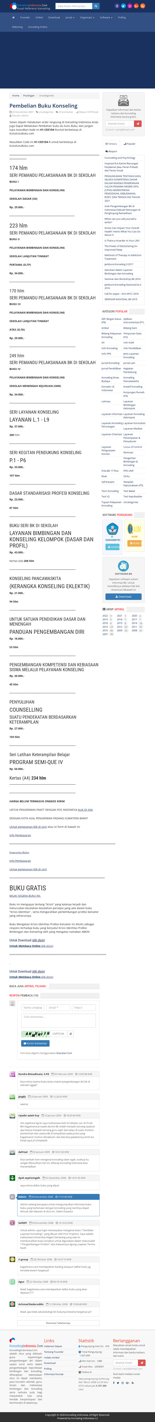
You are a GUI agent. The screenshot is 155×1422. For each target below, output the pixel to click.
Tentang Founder (54, 1352)
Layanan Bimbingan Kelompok (129, 405)
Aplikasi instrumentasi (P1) (133, 320)
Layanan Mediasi (132, 428)
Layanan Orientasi (112, 434)
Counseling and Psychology (120, 157)
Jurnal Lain (129, 363)
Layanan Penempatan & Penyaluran (131, 438)
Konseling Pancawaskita (131, 379)
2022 (107, 615)
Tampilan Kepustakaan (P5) (133, 483)
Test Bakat (129, 491)
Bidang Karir (130, 328)
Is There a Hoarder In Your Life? (122, 240)
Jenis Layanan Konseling (131, 355)
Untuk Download (27, 940)
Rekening (17, 27)
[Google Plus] (136, 5)
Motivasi (128, 452)
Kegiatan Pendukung (129, 370)
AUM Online (137, 543)
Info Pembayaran (20, 835)
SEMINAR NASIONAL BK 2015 (121, 299)
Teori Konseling (110, 491)
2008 (137, 630)
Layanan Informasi (112, 414)
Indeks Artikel (51, 1357)
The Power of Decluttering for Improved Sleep (121, 247)
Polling (122, 17)
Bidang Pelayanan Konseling (112, 335)
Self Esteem (108, 482)
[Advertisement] (77, 62)
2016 (107, 623)
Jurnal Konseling (110, 363)
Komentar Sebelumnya (58, 1323)
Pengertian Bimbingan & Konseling (130, 461)
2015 (121, 623)
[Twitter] (123, 5)
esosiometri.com (115, 547)
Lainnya (106, 401)
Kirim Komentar (36, 1043)
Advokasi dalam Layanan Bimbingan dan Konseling (119, 271)
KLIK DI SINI (85, 810)
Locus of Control (132, 447)
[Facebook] (117, 5)
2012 (122, 626)
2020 (136, 615)
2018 (121, 619)
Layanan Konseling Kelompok (134, 415)
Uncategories (46, 112)
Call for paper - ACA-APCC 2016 (122, 293)
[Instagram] (129, 5)
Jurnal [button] (69, 17)
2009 (122, 630)
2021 (121, 615)
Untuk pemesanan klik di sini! (28, 827)
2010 (107, 630)
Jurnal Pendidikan (111, 368)
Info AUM (128, 342)
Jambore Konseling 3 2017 (119, 264)
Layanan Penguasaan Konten (108, 450)
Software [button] (105, 17)
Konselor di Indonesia (108, 388)
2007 (107, 634)
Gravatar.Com (64, 1053)
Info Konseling (110, 348)
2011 (137, 626)
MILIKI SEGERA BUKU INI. (25, 896)
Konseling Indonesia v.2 (84, 1418)
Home (15, 95)
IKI (103, 342)
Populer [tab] (130, 143)
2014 (137, 623)
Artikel (39, 17)
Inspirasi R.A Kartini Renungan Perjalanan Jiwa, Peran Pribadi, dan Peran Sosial (121, 167)
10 (66, 112)
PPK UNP (128, 470)
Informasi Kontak (54, 1374)
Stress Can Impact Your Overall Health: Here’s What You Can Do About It (122, 231)
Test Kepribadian (132, 496)
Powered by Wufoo (19, 852)
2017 (136, 619)
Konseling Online (37, 27)
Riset (104, 476)
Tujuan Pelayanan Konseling (112, 503)
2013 (107, 626)
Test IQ (105, 496)
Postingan (29, 95)
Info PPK (106, 353)
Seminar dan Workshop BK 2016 (122, 279)
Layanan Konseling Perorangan (112, 424)
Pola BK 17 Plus (110, 470)
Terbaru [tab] (112, 143)
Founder (25, 17)
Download (54, 17)
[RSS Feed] (142, 5)
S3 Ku (126, 476)
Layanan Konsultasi (134, 423)
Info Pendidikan (132, 348)
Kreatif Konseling (132, 386)
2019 (107, 619)
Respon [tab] (112, 151)
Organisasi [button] (86, 17)
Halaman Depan (53, 1346)
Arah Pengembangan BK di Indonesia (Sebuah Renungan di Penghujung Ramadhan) (122, 209)
